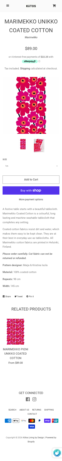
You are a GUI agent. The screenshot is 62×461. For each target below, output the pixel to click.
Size (5, 159)
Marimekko (31, 37)
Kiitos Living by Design (33, 437)
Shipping (25, 68)
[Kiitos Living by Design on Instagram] (34, 400)
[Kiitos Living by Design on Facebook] (28, 400)
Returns (36, 410)
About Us (24, 410)
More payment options (31, 199)
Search (12, 410)
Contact (32, 414)
